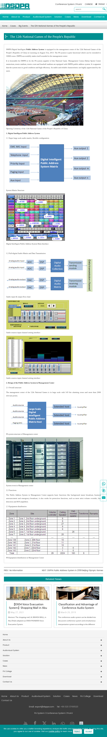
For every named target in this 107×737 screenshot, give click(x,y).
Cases (68, 16)
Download (86, 16)
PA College (7, 671)
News (76, 16)
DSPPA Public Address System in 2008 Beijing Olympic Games (75, 570)
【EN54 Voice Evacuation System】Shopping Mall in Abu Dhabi (28, 605)
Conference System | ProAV (68, 4)
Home (5, 16)
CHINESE (89, 4)
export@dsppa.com (44, 706)
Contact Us (99, 16)
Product (26, 16)
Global (101, 4)
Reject (77, 731)
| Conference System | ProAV (58, 713)
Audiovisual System (42, 16)
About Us (15, 16)
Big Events (23, 26)
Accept (88, 731)
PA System (39, 713)
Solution (58, 16)
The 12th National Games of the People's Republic (53, 26)
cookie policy (54, 731)
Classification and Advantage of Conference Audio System (78, 605)
